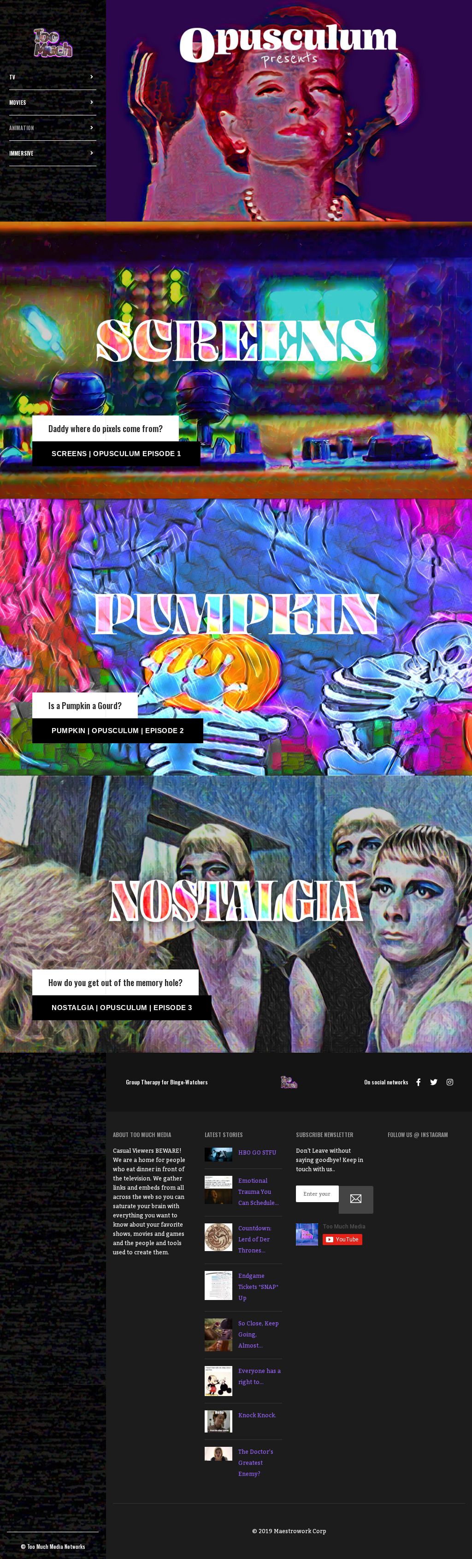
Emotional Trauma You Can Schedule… (258, 1192)
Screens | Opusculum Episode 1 (116, 453)
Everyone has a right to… (259, 1377)
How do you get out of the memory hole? (115, 982)
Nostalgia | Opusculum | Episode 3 (122, 1007)
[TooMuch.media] (53, 44)
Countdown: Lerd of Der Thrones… (254, 1239)
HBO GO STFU (257, 1152)
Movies (17, 102)
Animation (21, 128)
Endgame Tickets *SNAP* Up (258, 1287)
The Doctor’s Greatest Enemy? (255, 1463)
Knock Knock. (257, 1415)
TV (12, 77)
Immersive (21, 153)
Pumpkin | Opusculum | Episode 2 (118, 730)
